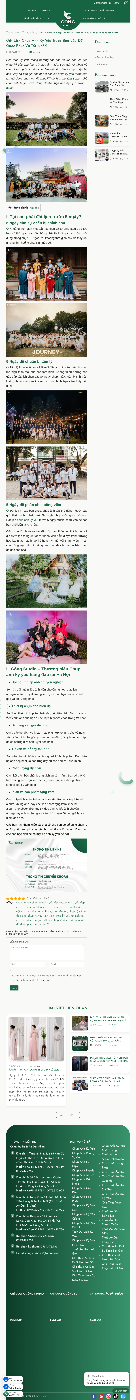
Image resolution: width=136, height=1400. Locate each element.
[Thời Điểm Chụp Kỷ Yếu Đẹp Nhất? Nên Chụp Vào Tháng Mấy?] (102, 104)
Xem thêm (67, 1115)
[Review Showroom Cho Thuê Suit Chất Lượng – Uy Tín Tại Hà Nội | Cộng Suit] (102, 86)
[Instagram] (108, 1396)
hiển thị (34, 208)
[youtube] (101, 1396)
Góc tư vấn (88, 18)
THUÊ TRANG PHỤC (107, 11)
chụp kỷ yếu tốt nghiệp (69, 915)
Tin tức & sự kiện (32, 32)
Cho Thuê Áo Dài (113, 1172)
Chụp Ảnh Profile (83, 1170)
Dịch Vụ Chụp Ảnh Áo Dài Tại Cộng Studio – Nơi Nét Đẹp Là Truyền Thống (108, 1020)
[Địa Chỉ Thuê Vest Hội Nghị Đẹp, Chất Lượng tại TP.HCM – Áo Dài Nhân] (80, 1063)
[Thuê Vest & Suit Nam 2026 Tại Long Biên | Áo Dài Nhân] (80, 1084)
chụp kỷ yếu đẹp (75, 902)
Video (49, 18)
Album (31, 11)
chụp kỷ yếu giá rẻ (54, 907)
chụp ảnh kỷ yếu (27, 520)
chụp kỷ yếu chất (26, 902)
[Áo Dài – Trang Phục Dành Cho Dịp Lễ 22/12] (36, 1039)
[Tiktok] (115, 1396)
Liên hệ (101, 18)
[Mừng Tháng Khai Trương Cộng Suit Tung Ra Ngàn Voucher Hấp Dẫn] (80, 1043)
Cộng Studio (43, 83)
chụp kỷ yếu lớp (57, 911)
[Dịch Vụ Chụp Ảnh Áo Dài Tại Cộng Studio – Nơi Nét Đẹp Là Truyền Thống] (80, 1023)
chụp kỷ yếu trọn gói (28, 920)
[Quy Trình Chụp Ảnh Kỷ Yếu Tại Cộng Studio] (102, 121)
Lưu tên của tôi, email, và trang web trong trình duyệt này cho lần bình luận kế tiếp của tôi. (46, 978)
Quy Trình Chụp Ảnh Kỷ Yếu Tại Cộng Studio (119, 119)
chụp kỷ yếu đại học (51, 902)
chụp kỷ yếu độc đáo (29, 907)
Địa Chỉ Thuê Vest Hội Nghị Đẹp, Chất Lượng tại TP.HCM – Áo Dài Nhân (109, 1061)
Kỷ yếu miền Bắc (31, 18)
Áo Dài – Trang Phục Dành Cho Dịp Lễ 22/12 (33, 1070)
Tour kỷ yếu (89, 11)
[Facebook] (94, 1396)
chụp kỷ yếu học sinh (34, 911)
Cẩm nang (102, 64)
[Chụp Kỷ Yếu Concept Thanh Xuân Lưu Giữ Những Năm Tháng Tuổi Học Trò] (102, 155)
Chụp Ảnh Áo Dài (83, 1175)
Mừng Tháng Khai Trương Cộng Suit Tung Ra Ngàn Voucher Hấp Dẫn (106, 1041)
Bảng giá (46, 11)
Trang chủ (12, 32)
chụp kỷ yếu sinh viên (41, 915)
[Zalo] (123, 1396)
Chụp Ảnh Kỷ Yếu (83, 1148)
